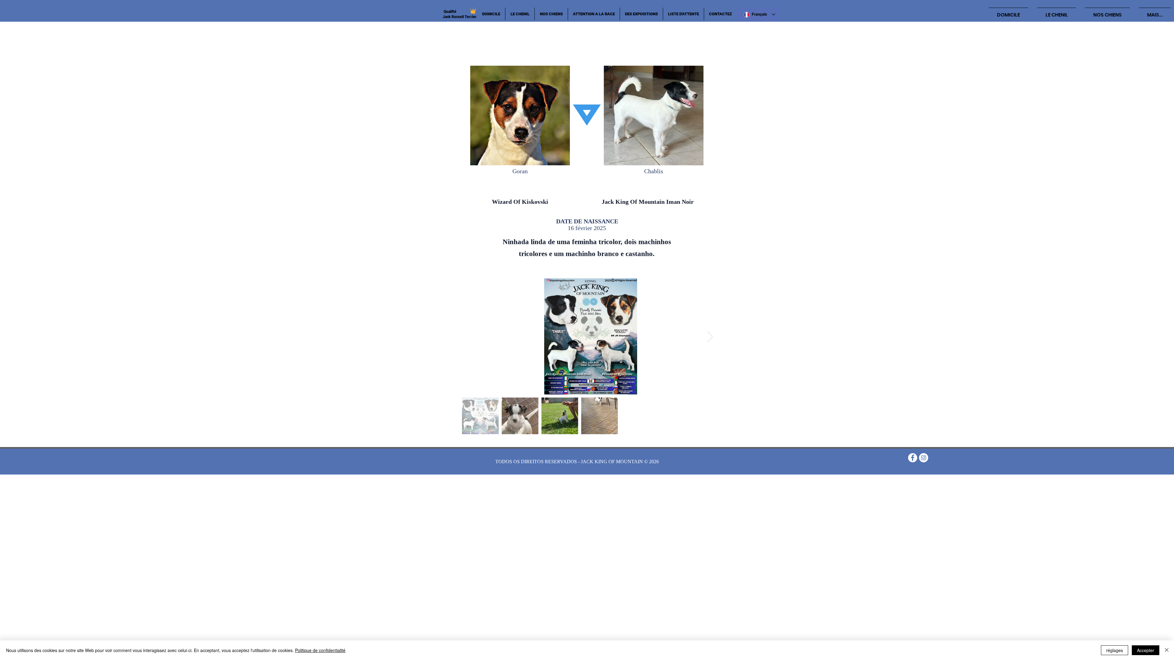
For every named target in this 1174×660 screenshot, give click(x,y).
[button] (551, 14)
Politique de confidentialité (320, 650)
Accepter (1145, 650)
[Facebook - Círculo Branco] (912, 457)
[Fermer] (1166, 650)
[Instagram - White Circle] (923, 457)
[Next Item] (710, 337)
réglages (1114, 650)
